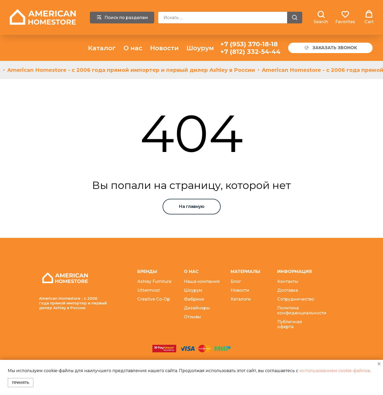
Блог (236, 281)
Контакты (287, 281)
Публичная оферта (289, 324)
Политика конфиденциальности (301, 310)
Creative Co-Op (153, 299)
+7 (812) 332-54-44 (250, 51)
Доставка (287, 290)
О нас (132, 48)
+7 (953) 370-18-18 (249, 44)
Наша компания (202, 281)
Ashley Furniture (154, 281)
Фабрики (194, 299)
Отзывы (192, 316)
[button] (321, 17)
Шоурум (200, 48)
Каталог (102, 48)
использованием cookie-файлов (334, 370)
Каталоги (241, 299)
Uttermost (148, 290)
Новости (164, 48)
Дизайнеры (197, 307)
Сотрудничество (295, 299)
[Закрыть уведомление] (379, 363)
